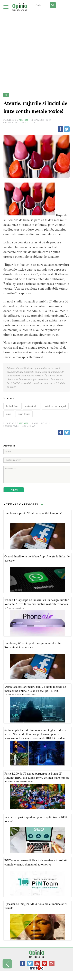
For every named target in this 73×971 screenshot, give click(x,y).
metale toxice (31, 406)
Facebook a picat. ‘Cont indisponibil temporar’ (33, 513)
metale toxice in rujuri (55, 406)
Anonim (23, 119)
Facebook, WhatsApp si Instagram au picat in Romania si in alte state (32, 645)
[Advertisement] (36, 38)
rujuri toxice (24, 413)
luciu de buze (12, 406)
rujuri (9, 413)
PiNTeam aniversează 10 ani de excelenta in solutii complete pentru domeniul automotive (35, 862)
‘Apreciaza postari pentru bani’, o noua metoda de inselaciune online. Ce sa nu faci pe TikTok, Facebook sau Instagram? (35, 690)
